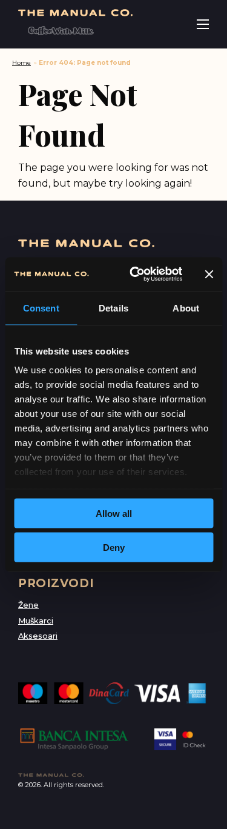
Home (21, 63)
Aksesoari (38, 636)
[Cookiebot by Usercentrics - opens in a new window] (135, 274)
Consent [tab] (41, 307)
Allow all (114, 513)
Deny (114, 547)
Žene (28, 605)
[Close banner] (209, 274)
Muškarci (35, 620)
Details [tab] (113, 307)
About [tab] (186, 307)
